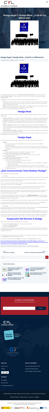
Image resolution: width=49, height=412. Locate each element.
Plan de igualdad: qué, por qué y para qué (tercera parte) (38, 273)
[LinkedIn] (2, 372)
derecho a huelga (8, 96)
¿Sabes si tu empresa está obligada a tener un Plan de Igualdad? (14, 274)
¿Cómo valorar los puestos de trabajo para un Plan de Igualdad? (15, 269)
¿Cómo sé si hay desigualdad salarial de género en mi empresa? (37, 269)
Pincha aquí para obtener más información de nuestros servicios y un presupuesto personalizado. (20, 246)
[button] (47, 2)
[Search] (46, 257)
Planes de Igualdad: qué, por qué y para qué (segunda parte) (16, 278)
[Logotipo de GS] (24, 350)
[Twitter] (7, 372)
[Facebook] (5, 372)
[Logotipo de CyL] (10, 4)
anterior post (5, 236)
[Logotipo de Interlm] (24, 335)
